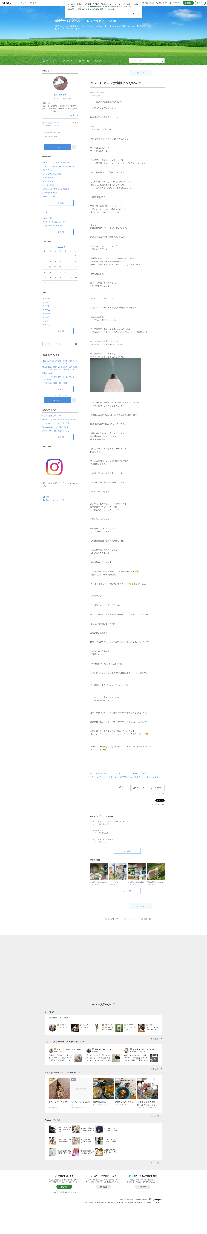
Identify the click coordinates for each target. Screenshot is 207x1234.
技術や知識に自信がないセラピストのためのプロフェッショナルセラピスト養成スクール (60, 368)
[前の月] (52, 247)
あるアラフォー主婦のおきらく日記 (55, 431)
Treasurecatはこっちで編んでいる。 (56, 427)
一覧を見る (60, 203)
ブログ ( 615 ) (47, 218)
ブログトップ (51, 61)
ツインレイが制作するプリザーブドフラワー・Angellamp (60, 378)
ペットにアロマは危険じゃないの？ (116, 83)
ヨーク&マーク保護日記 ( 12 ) (53, 222)
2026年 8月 (60, 247)
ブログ (98, 96)
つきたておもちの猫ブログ (52, 416)
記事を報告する (160, 804)
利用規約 (112, 1203)
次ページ (140, 73)
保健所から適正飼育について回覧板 (55, 189)
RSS (47, 497)
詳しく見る (103, 1187)
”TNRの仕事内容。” (49, 181)
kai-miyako (60, 94)
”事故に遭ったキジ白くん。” (53, 178)
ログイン (200, 3)
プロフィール (55, 99)
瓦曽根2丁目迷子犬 (49, 196)
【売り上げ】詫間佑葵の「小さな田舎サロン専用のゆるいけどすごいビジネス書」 (60, 362)
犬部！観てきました (50, 193)
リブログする (158, 788)
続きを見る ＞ (73, 115)
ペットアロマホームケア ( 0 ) (53, 226)
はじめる (64, 1187)
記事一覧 (69, 61)
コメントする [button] (141, 788)
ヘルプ (160, 1203)
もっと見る (127, 851)
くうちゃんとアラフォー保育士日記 (55, 423)
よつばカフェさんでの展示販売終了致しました (60, 166)
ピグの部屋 (67, 99)
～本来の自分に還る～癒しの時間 (55, 383)
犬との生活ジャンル (50, 125)
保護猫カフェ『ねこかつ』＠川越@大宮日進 (59, 419)
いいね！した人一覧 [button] (158, 793)
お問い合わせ (101, 1203)
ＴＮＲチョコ (47, 170)
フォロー (58, 147)
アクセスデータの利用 (126, 1203)
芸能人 (66, 1018)
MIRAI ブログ (47, 373)
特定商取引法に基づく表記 (145, 1203)
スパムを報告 (89, 1203)
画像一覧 (85, 61)
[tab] (55, 1018)
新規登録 (188, 3)
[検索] (161, 60)
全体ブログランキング (50, 123)
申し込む (143, 1187)
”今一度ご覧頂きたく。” (51, 185)
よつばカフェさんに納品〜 (52, 174)
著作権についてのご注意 (55, 500)
